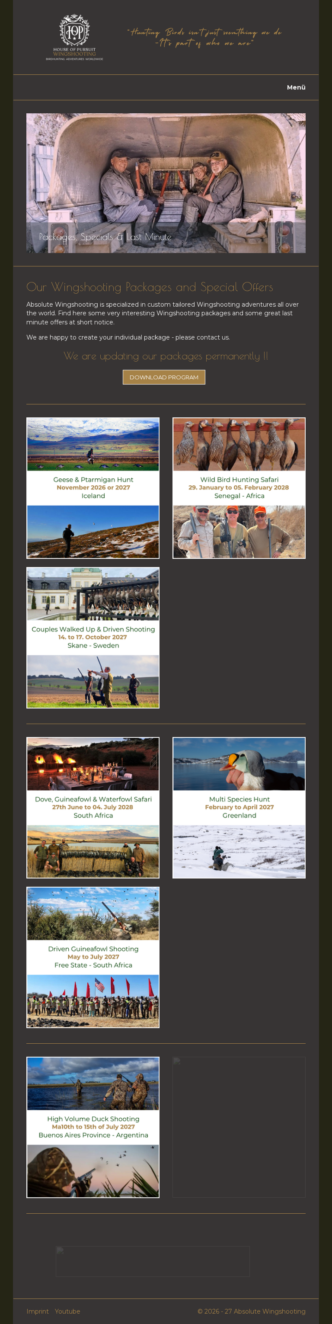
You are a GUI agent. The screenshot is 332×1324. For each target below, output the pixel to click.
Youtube (67, 1311)
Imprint (37, 1311)
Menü (296, 87)
